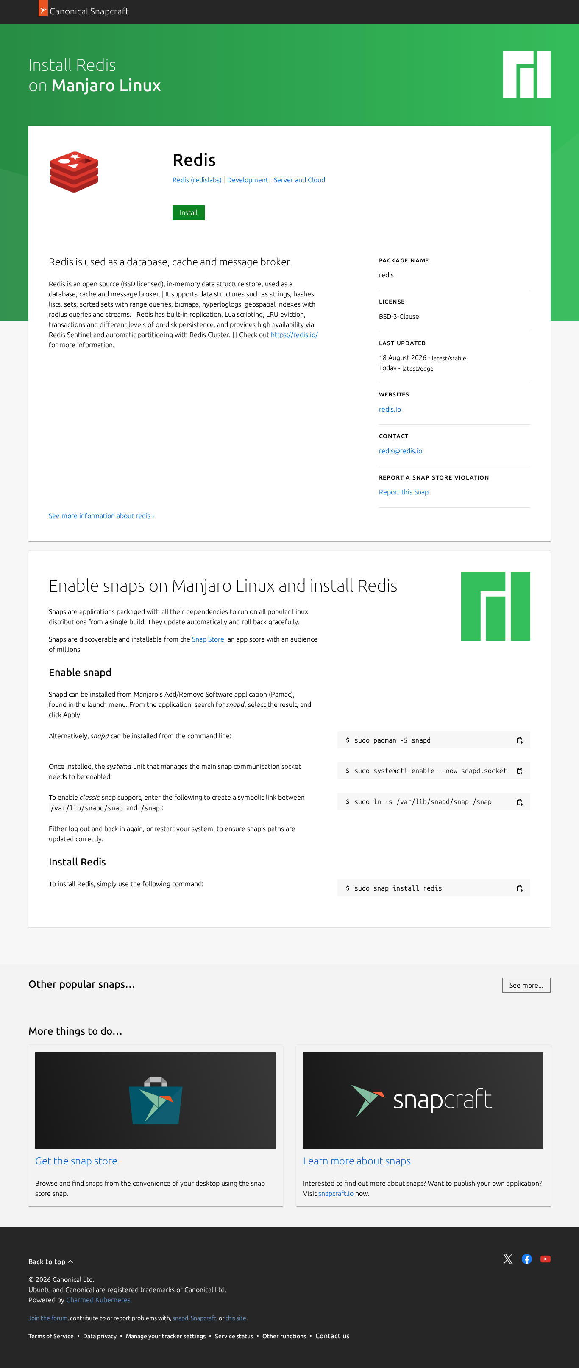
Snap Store (208, 639)
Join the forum (47, 1317)
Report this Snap (404, 492)
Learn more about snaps (357, 1161)
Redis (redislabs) (198, 180)
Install (189, 212)
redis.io (390, 409)
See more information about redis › (101, 515)
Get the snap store (76, 1161)
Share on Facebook (527, 1259)
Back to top (47, 1261)
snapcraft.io (336, 1193)
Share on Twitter (508, 1259)
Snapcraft (203, 1317)
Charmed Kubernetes (98, 1300)
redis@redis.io (400, 451)
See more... (526, 985)
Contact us (332, 1336)
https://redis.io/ (294, 334)
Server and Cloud (299, 180)
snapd (180, 1317)
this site (235, 1317)
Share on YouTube (545, 1259)
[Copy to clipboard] (519, 740)
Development (247, 180)
